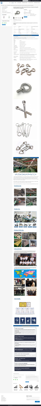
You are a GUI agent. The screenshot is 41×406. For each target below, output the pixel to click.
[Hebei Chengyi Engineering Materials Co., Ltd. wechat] (6, 23)
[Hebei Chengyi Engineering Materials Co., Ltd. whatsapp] (4, 23)
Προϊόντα (12, 2)
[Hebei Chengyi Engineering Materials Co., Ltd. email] (3, 23)
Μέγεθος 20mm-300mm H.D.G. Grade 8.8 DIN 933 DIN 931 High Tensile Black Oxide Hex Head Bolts (36, 389)
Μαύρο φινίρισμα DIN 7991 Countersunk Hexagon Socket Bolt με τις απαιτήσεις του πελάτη (31, 389)
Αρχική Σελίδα (2, 5)
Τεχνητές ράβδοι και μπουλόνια (6, 12)
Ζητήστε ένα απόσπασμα (34, 0)
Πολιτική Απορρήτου (10, 405)
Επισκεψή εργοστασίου (24, 2)
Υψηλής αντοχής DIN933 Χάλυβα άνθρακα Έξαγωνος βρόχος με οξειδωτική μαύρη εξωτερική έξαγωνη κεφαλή (16, 389)
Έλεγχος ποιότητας (30, 2)
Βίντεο (15, 2)
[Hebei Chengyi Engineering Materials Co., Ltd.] (3, 3)
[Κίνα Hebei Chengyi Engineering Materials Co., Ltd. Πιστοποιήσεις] (4, 17)
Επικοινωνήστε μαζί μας (37, 2)
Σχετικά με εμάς (19, 2)
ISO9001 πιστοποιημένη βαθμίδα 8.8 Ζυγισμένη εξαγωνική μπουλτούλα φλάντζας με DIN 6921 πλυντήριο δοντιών (21, 389)
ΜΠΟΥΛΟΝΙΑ (8, 5)
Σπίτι (9, 2)
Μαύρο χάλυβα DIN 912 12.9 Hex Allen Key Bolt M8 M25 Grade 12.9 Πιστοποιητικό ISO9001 (26, 389)
